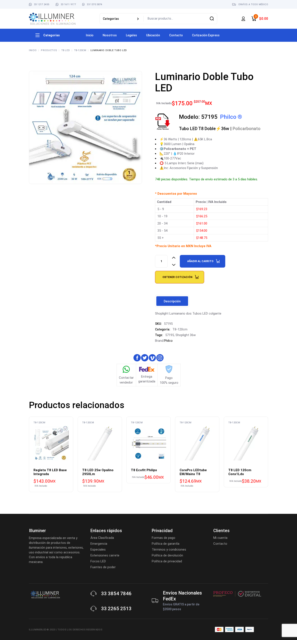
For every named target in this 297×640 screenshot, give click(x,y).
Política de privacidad (167, 561)
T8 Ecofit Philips (144, 470)
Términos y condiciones (169, 549)
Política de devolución (167, 555)
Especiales (98, 549)
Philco (168, 341)
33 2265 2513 (116, 608)
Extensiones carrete (104, 555)
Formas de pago (163, 538)
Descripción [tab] (172, 301)
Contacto (220, 544)
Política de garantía (165, 544)
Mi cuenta (220, 538)
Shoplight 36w (185, 335)
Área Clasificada (102, 538)
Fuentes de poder (103, 567)
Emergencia (98, 544)
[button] (12, 627)
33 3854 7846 (116, 593)
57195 (169, 335)
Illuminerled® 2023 (42, 629)
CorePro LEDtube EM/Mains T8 (193, 472)
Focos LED (98, 561)
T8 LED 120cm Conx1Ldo (239, 472)
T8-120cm (179, 329)
